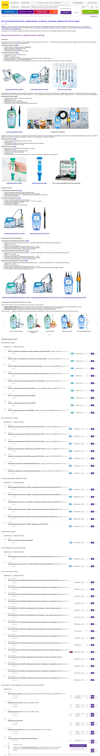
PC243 (26, 260)
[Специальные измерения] (57, 128)
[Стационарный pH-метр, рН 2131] (39, 87)
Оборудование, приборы (25, 11)
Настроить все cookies (78, 748)
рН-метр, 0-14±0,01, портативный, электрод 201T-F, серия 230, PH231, (26, 381)
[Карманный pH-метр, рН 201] (14, 181)
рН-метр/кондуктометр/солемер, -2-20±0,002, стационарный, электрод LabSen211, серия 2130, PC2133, (36, 502)
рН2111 (21, 89)
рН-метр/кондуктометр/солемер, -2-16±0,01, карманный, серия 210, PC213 (28, 524)
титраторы (57, 27)
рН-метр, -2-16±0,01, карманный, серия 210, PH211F (21, 395)
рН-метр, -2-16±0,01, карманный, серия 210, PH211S (22, 403)
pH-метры (15, 27)
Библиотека (90, 11)
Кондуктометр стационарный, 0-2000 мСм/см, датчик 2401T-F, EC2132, (27, 448)
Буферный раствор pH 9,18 (15, 720)
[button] (49, 334)
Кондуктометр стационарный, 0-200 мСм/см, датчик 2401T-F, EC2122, (26, 441)
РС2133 (27, 250)
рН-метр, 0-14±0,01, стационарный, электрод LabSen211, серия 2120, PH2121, (29, 373)
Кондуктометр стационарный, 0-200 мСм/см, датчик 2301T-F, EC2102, (26, 426)
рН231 (16, 96)
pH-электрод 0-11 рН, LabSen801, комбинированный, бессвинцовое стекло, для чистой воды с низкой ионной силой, (40, 580)
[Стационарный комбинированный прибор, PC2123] (16, 295)
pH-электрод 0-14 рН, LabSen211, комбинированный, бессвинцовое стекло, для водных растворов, (35, 608)
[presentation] (3, 323)
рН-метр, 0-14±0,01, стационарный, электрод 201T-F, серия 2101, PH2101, (27, 358)
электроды (63, 27)
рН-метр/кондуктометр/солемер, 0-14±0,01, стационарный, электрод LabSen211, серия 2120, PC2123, (35, 494)
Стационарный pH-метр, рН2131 (39, 89)
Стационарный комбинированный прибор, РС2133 (45, 297)
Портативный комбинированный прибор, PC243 (72, 297)
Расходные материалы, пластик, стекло (41, 11)
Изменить (76, 12)
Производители (57, 2)
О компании (41, 2)
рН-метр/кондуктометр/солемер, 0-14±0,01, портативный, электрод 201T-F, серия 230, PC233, (33, 516)
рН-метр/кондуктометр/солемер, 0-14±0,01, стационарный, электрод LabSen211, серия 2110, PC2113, (35, 487)
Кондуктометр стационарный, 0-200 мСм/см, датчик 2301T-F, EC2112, (26, 434)
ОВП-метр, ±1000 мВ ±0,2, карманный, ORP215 (20, 540)
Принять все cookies (78, 745)
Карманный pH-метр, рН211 (39, 183)
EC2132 (20, 190)
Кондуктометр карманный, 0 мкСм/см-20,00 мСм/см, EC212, (24, 463)
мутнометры (37, 27)
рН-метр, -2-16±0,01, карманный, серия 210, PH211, (21, 388)
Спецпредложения (9, 11)
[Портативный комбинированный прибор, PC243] (72, 295)
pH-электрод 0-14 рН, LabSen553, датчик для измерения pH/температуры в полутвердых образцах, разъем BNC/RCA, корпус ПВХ (43, 650)
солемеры (51, 27)
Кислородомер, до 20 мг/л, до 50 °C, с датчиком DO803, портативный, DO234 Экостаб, (31, 556)
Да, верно (66, 12)
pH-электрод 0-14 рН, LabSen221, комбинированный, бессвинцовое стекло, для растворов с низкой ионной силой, (39, 615)
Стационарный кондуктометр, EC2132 (14, 233)
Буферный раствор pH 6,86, (15, 702)
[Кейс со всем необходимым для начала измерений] (66, 181)
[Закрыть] (89, 743)
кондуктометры (45, 27)
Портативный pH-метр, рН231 (14, 132)
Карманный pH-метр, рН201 (14, 183)
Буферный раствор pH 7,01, (15, 711)
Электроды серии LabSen (65, 89)
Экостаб (3, 26)
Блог (51, 2)
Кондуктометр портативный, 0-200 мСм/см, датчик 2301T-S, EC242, (26, 456)
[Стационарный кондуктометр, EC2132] (14, 231)
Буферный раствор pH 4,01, (15, 693)
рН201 (14, 138)
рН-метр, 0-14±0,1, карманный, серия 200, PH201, (21, 410)
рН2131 (17, 52)
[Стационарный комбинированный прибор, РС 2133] (43, 295)
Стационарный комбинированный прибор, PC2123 (16, 297)
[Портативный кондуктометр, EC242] (39, 231)
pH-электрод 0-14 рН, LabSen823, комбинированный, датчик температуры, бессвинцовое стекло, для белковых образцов (41, 664)
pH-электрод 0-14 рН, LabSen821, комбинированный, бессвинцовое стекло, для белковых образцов (35, 657)
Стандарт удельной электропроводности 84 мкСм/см (22, 738)
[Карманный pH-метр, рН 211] (39, 181)
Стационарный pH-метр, (12, 89)
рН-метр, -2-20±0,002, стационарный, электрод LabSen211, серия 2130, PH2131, (29, 351)
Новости (47, 2)
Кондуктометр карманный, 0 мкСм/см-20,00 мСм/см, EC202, (24, 471)
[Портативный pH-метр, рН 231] (14, 130)
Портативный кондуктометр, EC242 (39, 233)
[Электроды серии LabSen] (64, 87)
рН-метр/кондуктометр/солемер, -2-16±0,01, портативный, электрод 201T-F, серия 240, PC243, (33, 509)
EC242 (19, 198)
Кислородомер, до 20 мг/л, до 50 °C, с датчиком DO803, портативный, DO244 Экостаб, (31, 564)
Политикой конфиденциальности (29, 747)
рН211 (14, 146)
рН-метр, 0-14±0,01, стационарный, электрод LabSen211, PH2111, (25, 366)
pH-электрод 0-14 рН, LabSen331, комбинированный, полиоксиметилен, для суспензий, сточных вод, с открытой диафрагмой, (42, 643)
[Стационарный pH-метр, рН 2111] (14, 87)
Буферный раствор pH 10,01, (16, 729)
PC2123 (27, 240)
